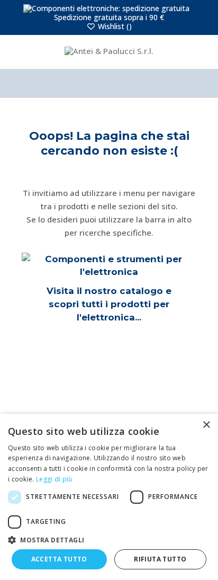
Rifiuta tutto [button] (160, 559)
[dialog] (109, 497)
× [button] (206, 425)
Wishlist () (114, 26)
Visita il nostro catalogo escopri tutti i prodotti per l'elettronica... (109, 303)
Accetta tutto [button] (59, 559)
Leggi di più (54, 479)
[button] (109, 539)
